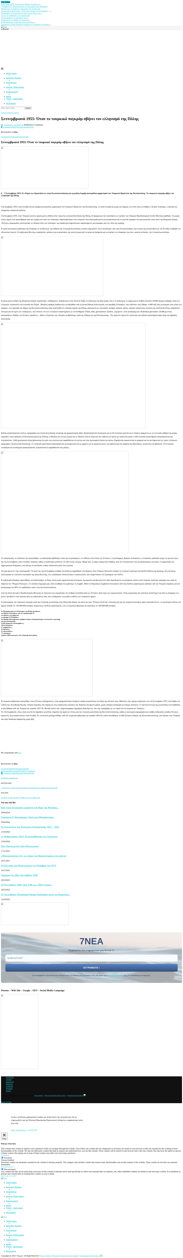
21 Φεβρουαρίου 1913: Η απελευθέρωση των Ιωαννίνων (29, 836)
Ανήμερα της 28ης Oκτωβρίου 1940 (19, 875)
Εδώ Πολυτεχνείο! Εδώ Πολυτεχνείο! (20, 846)
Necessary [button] (5, 1155)
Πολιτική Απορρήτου (115, 975)
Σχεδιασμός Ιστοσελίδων (75, 1095)
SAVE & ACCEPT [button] (8, 1176)
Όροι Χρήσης (38, 1095)
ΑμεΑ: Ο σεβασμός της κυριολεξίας (15, 15)
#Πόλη (20, 771)
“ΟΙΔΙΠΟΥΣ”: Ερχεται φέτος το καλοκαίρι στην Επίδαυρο (24, 6)
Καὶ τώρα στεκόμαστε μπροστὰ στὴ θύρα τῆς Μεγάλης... (30, 807)
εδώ (20, 753)
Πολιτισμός (11, 73)
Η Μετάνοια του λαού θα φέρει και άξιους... (18, 22)
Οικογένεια (11, 83)
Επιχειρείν (11, 103)
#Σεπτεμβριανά (29, 771)
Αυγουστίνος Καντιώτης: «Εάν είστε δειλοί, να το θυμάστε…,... (26, 11)
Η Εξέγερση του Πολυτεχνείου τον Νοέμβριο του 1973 (28, 865)
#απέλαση (5, 771)
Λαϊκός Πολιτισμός (15, 87)
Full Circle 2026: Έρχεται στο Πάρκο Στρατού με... (21, 4)
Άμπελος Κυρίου (13, 78)
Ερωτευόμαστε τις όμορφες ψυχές (14, 18)
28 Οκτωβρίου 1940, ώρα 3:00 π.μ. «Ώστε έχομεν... (27, 885)
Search (28, 108)
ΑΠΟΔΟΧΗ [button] (32, 1130)
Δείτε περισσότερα (18, 1130)
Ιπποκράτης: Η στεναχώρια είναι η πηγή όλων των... (21, 13)
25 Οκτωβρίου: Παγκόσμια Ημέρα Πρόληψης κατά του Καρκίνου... (35, 894)
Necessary (8, 1158)
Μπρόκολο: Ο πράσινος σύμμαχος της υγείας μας (20, 9)
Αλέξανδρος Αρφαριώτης (13, 125)
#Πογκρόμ (13, 771)
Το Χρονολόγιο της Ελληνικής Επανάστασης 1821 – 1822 (30, 827)
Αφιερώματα (12, 92)
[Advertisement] (91, 48)
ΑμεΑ (8, 96)
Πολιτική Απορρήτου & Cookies (55, 1095)
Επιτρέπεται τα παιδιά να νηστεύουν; (15, 20)
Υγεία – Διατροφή (14, 99)
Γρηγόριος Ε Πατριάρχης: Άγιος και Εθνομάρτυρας (27, 817)
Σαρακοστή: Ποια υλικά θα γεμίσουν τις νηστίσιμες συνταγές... (26, 24)
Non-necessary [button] (7, 1167)
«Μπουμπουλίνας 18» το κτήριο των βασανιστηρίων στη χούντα (33, 856)
